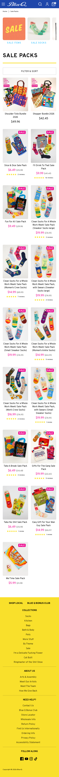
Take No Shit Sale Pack (15, 522)
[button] (53, 4)
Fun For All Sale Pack (15, 221)
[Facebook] (21, 758)
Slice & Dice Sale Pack (15, 165)
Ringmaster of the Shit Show (28, 662)
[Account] (47, 3)
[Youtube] (26, 758)
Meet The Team (28, 686)
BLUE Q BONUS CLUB (38, 603)
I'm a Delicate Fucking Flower (28, 653)
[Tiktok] (35, 758)
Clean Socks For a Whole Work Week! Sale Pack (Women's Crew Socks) (15, 284)
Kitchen (28, 621)
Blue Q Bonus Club (28, 710)
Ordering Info (28, 733)
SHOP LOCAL (16, 603)
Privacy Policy (28, 738)
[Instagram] (31, 758)
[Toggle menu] (3, 4)
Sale (28, 648)
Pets (28, 634)
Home (5, 11)
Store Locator (28, 715)
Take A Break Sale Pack (15, 466)
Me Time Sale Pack (15, 578)
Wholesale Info (28, 719)
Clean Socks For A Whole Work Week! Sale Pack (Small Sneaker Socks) (15, 347)
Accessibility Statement (28, 742)
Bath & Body (28, 630)
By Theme (28, 644)
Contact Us (28, 705)
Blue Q (19, 770)
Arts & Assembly (28, 677)
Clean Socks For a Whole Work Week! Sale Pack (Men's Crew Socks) (15, 406)
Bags (28, 625)
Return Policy (28, 724)
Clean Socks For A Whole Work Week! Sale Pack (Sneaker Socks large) (43, 225)
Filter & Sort (29, 71)
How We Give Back (28, 691)
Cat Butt (28, 657)
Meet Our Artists (28, 681)
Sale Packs (14, 11)
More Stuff (28, 639)
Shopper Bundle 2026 (43, 114)
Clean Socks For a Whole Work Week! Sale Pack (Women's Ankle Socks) (43, 347)
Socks (28, 616)
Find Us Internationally (28, 728)
